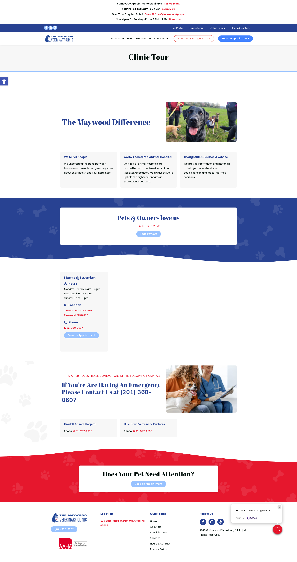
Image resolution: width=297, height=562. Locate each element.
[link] (4, 81)
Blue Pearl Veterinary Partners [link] (144, 424)
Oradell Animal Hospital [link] (80, 424)
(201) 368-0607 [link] (73, 328)
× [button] (279, 507)
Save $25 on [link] (165, 14)
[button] (277, 529)
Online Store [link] (196, 28)
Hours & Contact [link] (240, 28)
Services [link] (116, 38)
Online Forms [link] (217, 28)
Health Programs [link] (137, 38)
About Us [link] (159, 38)
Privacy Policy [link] (158, 549)
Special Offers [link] (158, 532)
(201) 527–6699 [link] (142, 431)
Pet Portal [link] (177, 28)
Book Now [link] (175, 19)
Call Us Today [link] (172, 4)
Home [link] (153, 521)
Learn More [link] (168, 9)
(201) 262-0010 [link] (82, 431)
